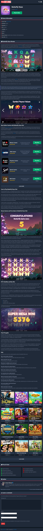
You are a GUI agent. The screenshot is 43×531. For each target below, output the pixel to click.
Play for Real (17, 12)
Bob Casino (12, 178)
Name (2, 511)
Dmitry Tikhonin (8, 482)
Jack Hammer (7, 453)
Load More (21, 186)
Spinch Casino (13, 169)
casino (14, 133)
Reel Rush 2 (7, 420)
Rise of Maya (35, 436)
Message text (3, 498)
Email (2, 515)
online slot (20, 46)
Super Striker (21, 436)
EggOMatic (7, 404)
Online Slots (9, 21)
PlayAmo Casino (14, 160)
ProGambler (4, 529)
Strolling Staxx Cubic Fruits (35, 404)
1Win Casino (13, 151)
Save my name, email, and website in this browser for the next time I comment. (15, 521)
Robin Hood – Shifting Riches (35, 420)
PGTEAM (14, 529)
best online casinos (9, 127)
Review (37, 144)
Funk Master (21, 404)
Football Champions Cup (8, 436)
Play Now (37, 142)
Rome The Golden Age (21, 453)
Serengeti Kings (21, 420)
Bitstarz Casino (13, 142)
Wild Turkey (35, 453)
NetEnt (16, 9)
